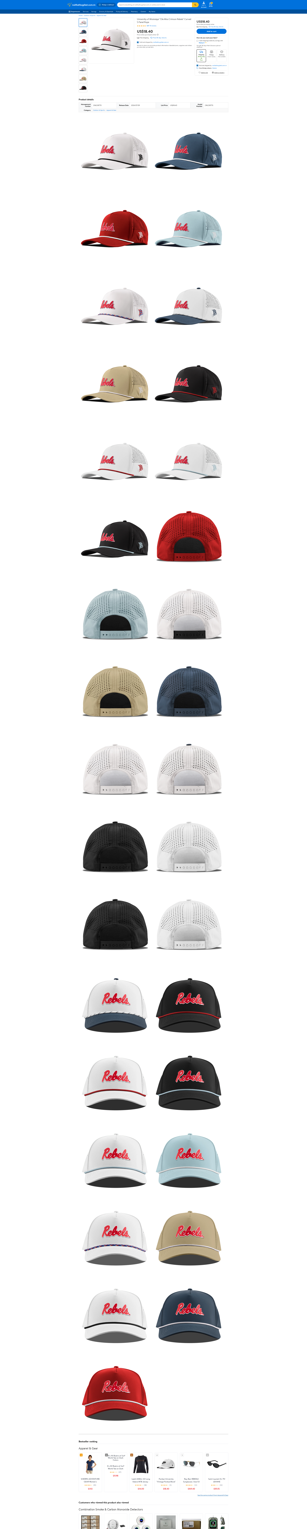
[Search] (195, 4)
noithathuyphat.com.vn (161, 42)
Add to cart (211, 31)
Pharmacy (134, 11)
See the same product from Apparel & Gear (213, 1495)
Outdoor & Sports (89, 15)
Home (81, 15)
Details (214, 68)
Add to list (204, 72)
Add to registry (219, 72)
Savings (93, 11)
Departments (75, 11)
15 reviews (153, 26)
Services (86, 11)
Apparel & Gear (101, 15)
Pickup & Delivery (122, 11)
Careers (143, 11)
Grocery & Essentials (106, 11)
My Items (152, 11)
